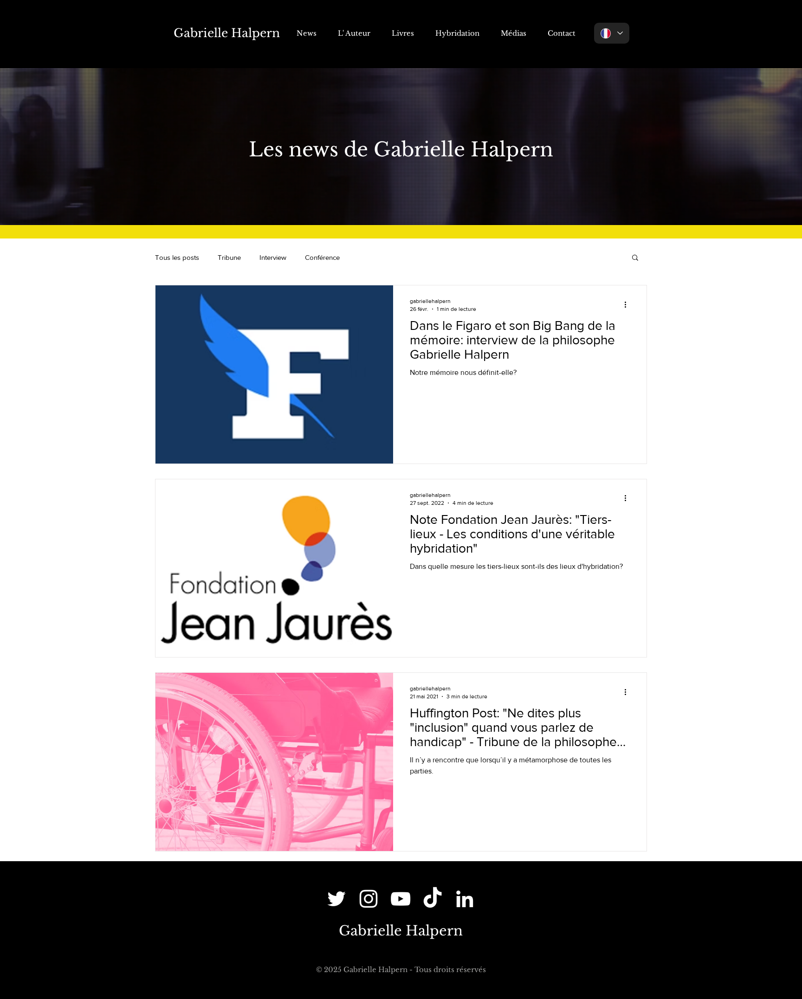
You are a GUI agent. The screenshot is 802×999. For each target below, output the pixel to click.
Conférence (322, 257)
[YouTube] (400, 899)
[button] (635, 258)
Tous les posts (177, 257)
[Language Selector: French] (611, 33)
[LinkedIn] (465, 899)
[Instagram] (368, 899)
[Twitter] (336, 899)
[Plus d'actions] (628, 304)
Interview (272, 257)
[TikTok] (432, 899)
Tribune (229, 257)
